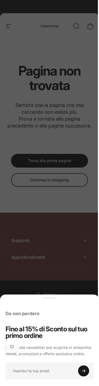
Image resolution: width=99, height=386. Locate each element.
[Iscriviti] (83, 370)
